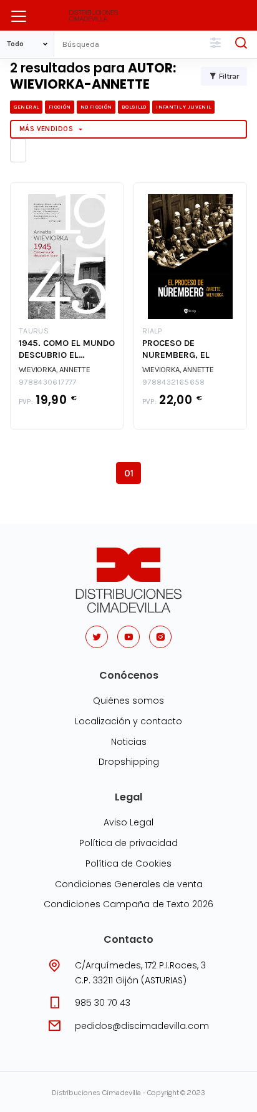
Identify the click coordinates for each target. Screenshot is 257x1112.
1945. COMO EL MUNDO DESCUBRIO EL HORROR (67, 349)
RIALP (152, 331)
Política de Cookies (128, 863)
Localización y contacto (128, 721)
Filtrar (229, 76)
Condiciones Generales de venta (129, 884)
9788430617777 (48, 382)
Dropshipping (129, 761)
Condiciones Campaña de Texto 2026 (128, 904)
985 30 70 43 (102, 1002)
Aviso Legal (128, 822)
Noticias (129, 742)
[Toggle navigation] (18, 16)
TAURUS (34, 331)
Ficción (59, 107)
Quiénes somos (128, 700)
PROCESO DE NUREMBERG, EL (176, 349)
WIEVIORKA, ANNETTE (54, 369)
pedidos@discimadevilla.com (142, 1026)
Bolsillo (134, 107)
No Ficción (96, 107)
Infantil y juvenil (183, 107)
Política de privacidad (128, 843)
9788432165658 (173, 382)
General (26, 107)
